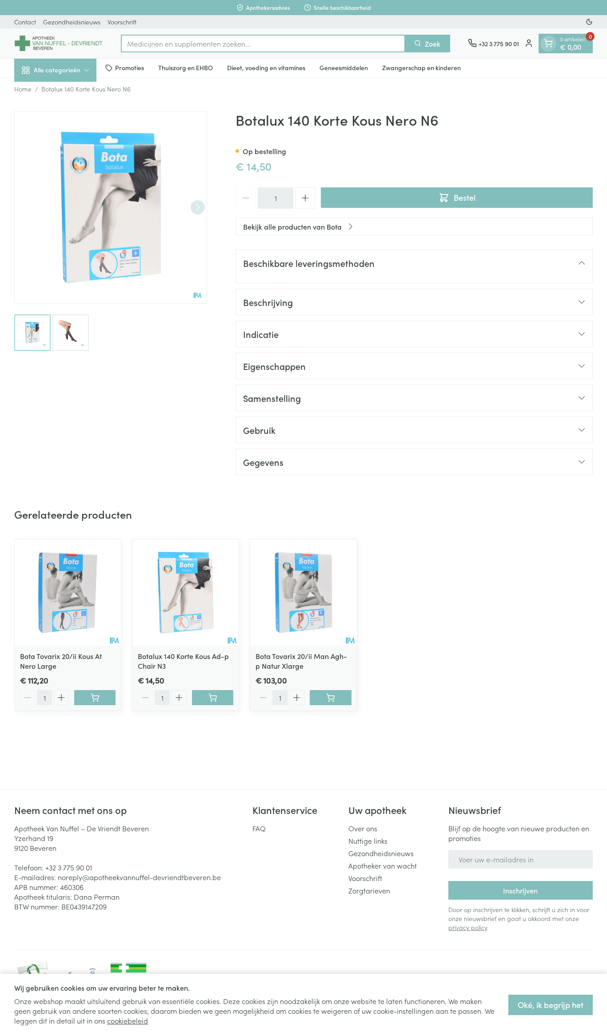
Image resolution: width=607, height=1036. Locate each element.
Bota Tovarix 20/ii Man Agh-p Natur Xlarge (301, 661)
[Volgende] (198, 207)
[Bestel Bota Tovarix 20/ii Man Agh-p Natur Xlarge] (330, 697)
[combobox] (263, 43)
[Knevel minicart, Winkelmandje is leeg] (548, 43)
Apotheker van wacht (382, 865)
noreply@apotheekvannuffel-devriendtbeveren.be (139, 877)
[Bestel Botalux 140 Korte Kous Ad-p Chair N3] (212, 697)
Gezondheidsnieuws (71, 21)
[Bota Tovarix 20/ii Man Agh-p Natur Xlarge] (303, 593)
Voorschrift (122, 21)
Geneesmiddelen (343, 67)
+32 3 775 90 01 (68, 867)
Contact (25, 21)
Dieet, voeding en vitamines (266, 67)
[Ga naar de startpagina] (58, 43)
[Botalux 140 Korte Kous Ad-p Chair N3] (185, 593)
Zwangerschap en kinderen (421, 67)
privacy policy (467, 927)
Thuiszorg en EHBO (185, 67)
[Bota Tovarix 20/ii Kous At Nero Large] (68, 593)
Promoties (129, 67)
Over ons (362, 828)
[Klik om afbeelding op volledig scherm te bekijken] (111, 207)
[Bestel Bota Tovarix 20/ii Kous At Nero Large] (95, 697)
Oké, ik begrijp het (550, 1004)
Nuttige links (367, 840)
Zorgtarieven (369, 890)
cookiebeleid (127, 1020)
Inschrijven (520, 890)
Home (23, 88)
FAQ (259, 828)
